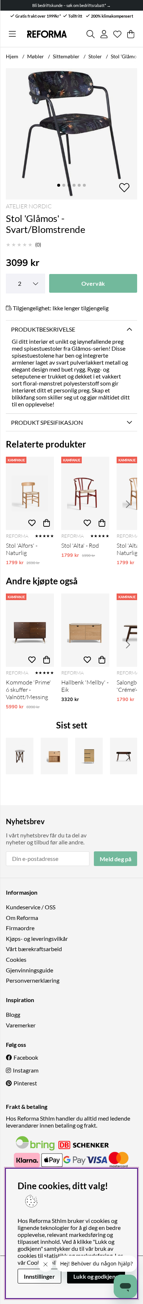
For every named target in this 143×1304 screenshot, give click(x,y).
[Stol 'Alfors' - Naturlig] (30, 493)
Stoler (95, 56)
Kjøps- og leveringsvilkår (37, 938)
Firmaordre (20, 927)
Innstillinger (39, 1276)
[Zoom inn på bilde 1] (71, 134)
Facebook (26, 1057)
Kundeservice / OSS (30, 906)
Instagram (25, 1070)
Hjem (12, 56)
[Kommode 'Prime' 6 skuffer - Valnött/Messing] (30, 630)
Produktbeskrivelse (43, 329)
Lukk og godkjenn (96, 1276)
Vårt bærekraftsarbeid (34, 948)
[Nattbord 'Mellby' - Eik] (54, 756)
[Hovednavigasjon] (12, 34)
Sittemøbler (66, 56)
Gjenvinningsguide (29, 970)
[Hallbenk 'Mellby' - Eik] (85, 630)
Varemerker (21, 1025)
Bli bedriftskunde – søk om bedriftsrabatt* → (71, 5)
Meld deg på (115, 858)
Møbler (35, 56)
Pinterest (25, 1083)
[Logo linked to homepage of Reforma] (46, 34)
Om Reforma (22, 917)
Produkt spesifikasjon (47, 422)
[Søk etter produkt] (91, 34)
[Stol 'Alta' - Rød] (85, 493)
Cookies (16, 959)
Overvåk (93, 283)
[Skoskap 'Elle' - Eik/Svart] (89, 756)
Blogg (13, 1014)
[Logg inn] (104, 34)
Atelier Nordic (29, 206)
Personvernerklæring (32, 980)
